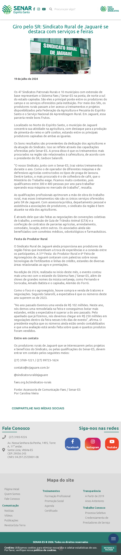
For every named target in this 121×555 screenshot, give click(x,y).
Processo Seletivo (95, 512)
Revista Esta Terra (14, 525)
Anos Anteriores (94, 500)
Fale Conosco (12, 498)
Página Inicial (11, 489)
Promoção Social (54, 500)
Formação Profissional (58, 496)
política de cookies (45, 550)
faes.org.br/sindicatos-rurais (32, 382)
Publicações (11, 520)
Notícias (9, 510)
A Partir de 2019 (94, 496)
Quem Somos (12, 493)
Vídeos (8, 515)
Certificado (51, 510)
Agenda (49, 505)
